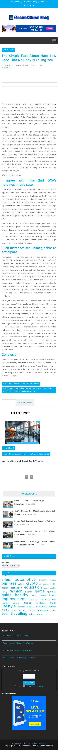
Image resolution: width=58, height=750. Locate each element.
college (21, 584)
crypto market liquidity (47, 584)
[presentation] (26, 477)
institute (6, 603)
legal (53, 603)
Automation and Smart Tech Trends (22, 461)
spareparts (42, 610)
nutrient (52, 607)
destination (16, 588)
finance (28, 592)
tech (6, 613)
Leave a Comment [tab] (25, 402)
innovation (48, 599)
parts (5, 610)
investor (16, 603)
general (51, 592)
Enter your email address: (29, 679)
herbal (34, 596)
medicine (41, 607)
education (33, 587)
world (39, 614)
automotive (25, 579)
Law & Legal (8, 49)
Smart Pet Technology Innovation (17, 635)
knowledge (40, 603)
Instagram (27, 5)
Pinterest (33, 5)
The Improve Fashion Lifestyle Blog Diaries (21, 383)
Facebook (24, 5)
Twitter (30, 5)
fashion (16, 591)
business (9, 583)
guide (6, 595)
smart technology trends (38, 454)
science (31, 610)
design (5, 588)
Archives (5, 562)
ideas (52, 595)
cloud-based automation (14, 454)
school (22, 610)
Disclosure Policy (30, 1)
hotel (43, 595)
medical (30, 607)
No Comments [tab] (9, 402)
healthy (21, 595)
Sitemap (43, 1)
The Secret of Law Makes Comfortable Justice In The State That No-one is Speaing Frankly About (27, 390)
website (32, 614)
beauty (43, 580)
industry (34, 599)
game (40, 591)
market (21, 607)
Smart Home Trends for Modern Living (19, 650)
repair (14, 610)
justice (27, 603)
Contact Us (15, 1)
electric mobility (50, 588)
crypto (32, 583)
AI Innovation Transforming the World (19, 658)
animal (7, 580)
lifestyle (9, 606)
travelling (19, 613)
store (53, 610)
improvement (14, 599)
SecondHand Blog (35, 686)
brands (53, 580)
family (4, 592)
